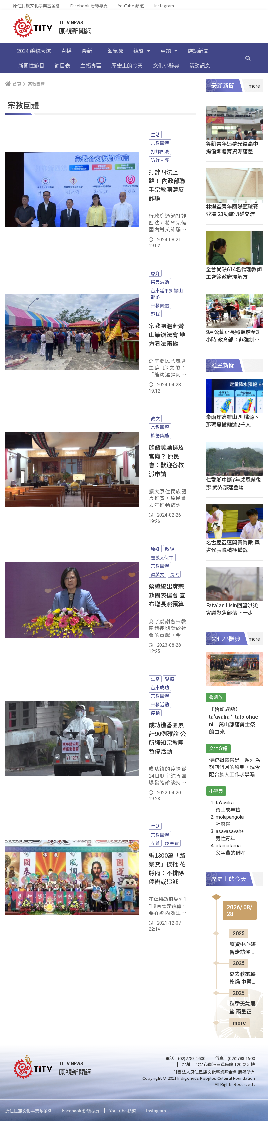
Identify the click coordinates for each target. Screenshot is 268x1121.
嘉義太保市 (162, 557)
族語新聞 (198, 51)
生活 (155, 134)
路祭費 (172, 843)
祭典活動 (160, 281)
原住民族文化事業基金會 (36, 5)
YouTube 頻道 (131, 5)
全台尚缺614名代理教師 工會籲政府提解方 (234, 272)
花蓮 (155, 843)
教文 (155, 418)
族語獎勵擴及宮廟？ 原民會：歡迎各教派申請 (166, 460)
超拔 (155, 313)
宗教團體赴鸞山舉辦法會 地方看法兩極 (167, 334)
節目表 (62, 65)
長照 (174, 574)
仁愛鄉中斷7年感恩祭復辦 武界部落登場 (233, 483)
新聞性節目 (31, 65)
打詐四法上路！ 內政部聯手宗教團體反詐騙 (167, 184)
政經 (169, 548)
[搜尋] (248, 58)
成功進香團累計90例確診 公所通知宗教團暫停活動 (167, 737)
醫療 (169, 679)
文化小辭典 (166, 65)
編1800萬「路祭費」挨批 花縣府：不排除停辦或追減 (167, 868)
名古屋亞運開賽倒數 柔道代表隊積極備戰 (233, 546)
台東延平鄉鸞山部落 (167, 293)
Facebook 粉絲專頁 (89, 5)
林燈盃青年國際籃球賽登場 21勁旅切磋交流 (232, 210)
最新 (87, 51)
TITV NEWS (71, 22)
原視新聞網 (75, 30)
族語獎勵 (160, 435)
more (239, 1023)
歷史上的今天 (127, 65)
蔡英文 (157, 574)
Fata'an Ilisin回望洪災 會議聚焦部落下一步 (232, 608)
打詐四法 (160, 151)
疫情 (155, 713)
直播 (66, 51)
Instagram (164, 5)
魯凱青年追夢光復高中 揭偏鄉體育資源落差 (232, 147)
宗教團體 (160, 143)
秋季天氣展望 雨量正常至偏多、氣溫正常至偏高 (242, 1008)
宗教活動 (160, 704)
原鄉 (155, 273)
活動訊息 (199, 65)
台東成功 (160, 687)
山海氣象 (112, 51)
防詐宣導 (160, 160)
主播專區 (90, 65)
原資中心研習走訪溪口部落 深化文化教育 (242, 948)
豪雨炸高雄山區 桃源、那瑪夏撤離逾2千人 (233, 420)
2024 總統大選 (34, 51)
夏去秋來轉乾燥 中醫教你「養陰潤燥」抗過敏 (242, 978)
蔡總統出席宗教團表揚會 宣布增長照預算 (167, 595)
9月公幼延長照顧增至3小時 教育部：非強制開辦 (233, 339)
